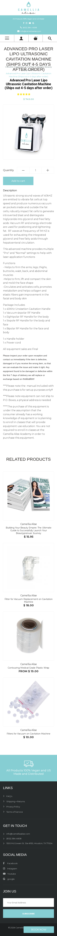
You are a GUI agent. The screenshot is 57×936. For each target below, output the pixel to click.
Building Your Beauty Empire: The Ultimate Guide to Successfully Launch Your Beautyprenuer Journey (28, 530)
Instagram (12, 868)
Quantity (8, 170)
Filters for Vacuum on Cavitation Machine (28, 733)
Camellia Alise (28, 524)
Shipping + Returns (15, 801)
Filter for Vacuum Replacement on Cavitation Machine (29, 600)
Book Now (38, 929)
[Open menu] (7, 38)
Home (27, 63)
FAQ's (9, 796)
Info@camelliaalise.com (30, 31)
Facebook (12, 863)
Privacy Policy (13, 806)
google (11, 879)
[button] (24, 94)
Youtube (11, 874)
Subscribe (28, 913)
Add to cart (18, 180)
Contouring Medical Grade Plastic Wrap (28, 667)
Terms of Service (14, 812)
